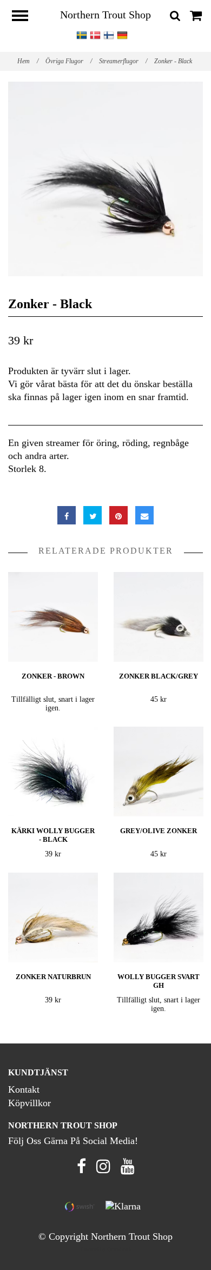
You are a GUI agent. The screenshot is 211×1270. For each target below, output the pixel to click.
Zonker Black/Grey (158, 676)
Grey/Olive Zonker (158, 831)
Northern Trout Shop (105, 15)
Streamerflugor (123, 61)
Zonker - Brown (53, 676)
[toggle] (25, 17)
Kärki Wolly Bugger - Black (53, 835)
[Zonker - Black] (105, 179)
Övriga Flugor (68, 61)
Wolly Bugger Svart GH (158, 981)
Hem (27, 61)
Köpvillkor (29, 1103)
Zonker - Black (174, 61)
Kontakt (23, 1089)
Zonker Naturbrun (53, 977)
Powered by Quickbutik (105, 1249)
